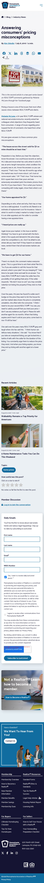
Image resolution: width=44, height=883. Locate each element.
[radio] (3, 485)
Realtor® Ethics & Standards (30, 785)
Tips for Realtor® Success (29, 792)
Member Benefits (8, 798)
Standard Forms (29, 779)
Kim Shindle (9, 43)
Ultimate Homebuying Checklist (9, 823)
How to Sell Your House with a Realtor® (32, 823)
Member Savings (7, 802)
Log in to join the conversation (16, 504)
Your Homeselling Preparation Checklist (31, 830)
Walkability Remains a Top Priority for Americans (19, 418)
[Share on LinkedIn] (15, 53)
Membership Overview (10, 779)
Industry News (19, 17)
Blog (8, 17)
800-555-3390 (28, 848)
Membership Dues (8, 806)
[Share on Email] (39, 53)
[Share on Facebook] (4, 53)
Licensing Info (28, 806)
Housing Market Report (32, 802)
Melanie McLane (8, 116)
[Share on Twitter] (10, 53)
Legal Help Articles (30, 798)
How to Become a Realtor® (17, 697)
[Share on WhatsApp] (33, 53)
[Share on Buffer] (27, 53)
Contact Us (10, 741)
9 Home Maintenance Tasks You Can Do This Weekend (20, 455)
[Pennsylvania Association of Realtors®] (11, 5)
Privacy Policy (6, 879)
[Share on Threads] (21, 53)
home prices (9, 470)
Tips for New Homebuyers (6, 830)
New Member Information (6, 792)
